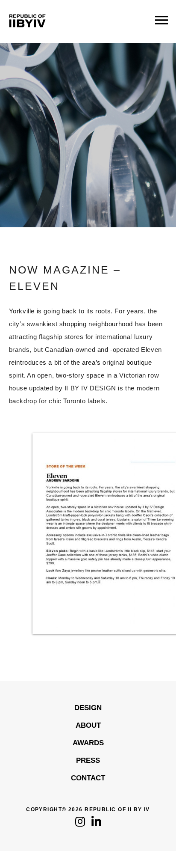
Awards (88, 743)
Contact (88, 778)
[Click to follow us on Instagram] (80, 824)
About (88, 725)
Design (88, 708)
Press (88, 760)
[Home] (27, 34)
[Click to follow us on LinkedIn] (96, 824)
